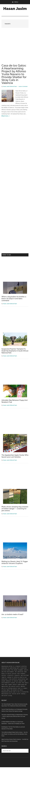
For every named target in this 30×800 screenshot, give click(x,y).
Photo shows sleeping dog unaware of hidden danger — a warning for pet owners (15, 509)
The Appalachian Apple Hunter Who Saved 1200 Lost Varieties (15, 456)
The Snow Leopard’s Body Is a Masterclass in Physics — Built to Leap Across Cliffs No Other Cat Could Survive (15, 716)
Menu (16, 2)
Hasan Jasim (15, 8)
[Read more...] (5, 116)
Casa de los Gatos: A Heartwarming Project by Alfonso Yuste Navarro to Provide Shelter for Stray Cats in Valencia (14, 74)
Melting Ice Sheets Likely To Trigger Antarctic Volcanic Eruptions (15, 562)
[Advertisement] (15, 47)
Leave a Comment (23, 86)
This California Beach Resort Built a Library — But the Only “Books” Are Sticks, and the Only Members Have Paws (15, 734)
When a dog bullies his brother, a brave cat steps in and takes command (14, 298)
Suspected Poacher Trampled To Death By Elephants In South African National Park (15, 351)
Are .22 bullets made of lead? (12, 614)
